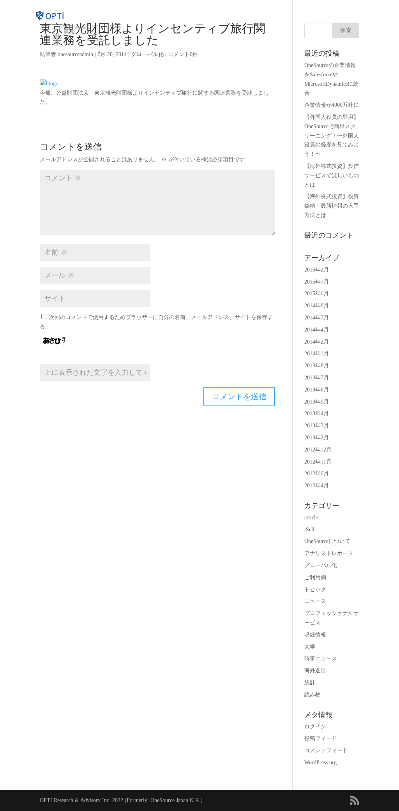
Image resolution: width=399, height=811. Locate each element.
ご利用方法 (255, 9)
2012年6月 (316, 473)
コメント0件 (183, 54)
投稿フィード (320, 738)
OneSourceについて (327, 541)
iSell (309, 529)
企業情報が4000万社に (331, 105)
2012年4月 (316, 485)
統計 (309, 683)
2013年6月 (316, 390)
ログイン (269, 21)
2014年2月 (316, 342)
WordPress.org (320, 762)
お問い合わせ (235, 21)
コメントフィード (326, 750)
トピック (315, 589)
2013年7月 (316, 378)
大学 (309, 647)
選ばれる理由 (177, 9)
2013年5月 (316, 402)
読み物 (312, 695)
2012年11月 (318, 462)
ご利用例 (315, 577)
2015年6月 (316, 293)
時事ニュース (320, 658)
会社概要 (331, 9)
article (311, 517)
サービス (295, 9)
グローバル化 (147, 54)
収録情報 (315, 635)
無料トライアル (368, 9)
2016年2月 (316, 270)
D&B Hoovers (129, 9)
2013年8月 (316, 365)
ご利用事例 (214, 9)
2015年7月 (316, 282)
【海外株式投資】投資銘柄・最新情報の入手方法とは (331, 206)
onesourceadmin (75, 54)
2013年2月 (316, 438)
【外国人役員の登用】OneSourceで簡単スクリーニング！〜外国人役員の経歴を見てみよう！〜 (331, 135)
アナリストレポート (328, 553)
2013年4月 (316, 413)
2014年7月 (316, 318)
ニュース (315, 601)
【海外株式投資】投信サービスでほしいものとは (331, 175)
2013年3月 (316, 425)
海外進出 (315, 670)
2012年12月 (318, 450)
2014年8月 (316, 306)
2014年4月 (316, 330)
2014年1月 (316, 353)
